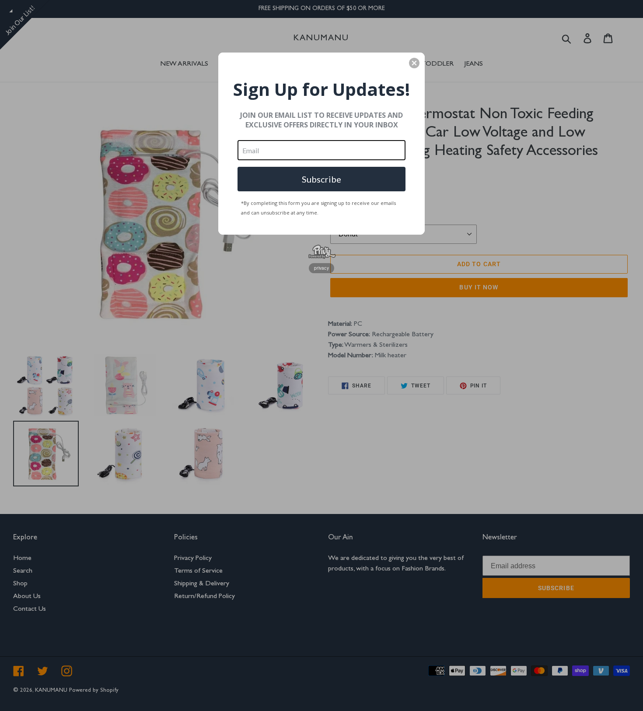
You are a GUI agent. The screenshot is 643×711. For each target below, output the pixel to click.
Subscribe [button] (321, 179)
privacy (321, 268)
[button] (414, 63)
